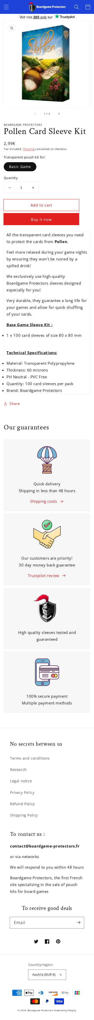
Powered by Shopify (65, 1010)
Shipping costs (43, 501)
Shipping (29, 149)
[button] (6, 7)
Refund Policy (22, 803)
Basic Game (20, 166)
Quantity (11, 178)
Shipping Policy (24, 815)
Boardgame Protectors (40, 1010)
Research (18, 769)
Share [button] (15, 403)
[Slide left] (35, 113)
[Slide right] (58, 113)
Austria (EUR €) (44, 974)
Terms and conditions (30, 758)
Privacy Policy (22, 792)
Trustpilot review (43, 575)
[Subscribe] (78, 922)
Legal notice (21, 780)
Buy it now (41, 219)
